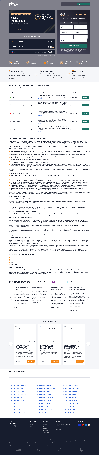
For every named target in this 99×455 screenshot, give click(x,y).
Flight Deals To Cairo (69, 412)
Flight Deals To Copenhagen (45, 397)
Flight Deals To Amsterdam (71, 388)
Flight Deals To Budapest (18, 394)
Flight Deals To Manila (43, 391)
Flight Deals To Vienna (70, 391)
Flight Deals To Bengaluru (44, 400)
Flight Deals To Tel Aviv (70, 400)
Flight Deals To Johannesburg (72, 409)
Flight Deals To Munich (44, 406)
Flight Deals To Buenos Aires (71, 403)
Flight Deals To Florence (70, 385)
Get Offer (85, 97)
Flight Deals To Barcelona (18, 406)
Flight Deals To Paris (17, 388)
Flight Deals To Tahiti (17, 397)
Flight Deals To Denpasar (18, 385)
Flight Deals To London (17, 409)
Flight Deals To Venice (17, 403)
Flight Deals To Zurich (69, 406)
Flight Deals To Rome (69, 394)
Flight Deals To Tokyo (17, 391)
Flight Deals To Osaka (43, 412)
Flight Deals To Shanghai (44, 409)
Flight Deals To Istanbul (18, 400)
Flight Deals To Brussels (18, 412)
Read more (30, 361)
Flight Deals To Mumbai (44, 403)
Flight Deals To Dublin (69, 397)
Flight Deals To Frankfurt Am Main (46, 388)
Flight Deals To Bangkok (44, 394)
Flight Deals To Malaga (44, 385)
